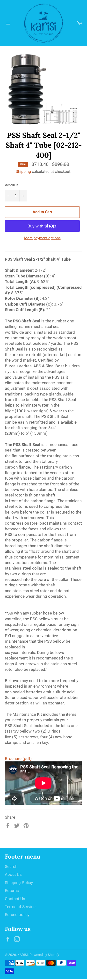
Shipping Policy (19, 882)
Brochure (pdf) (18, 758)
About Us (13, 874)
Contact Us (15, 898)
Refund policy (17, 914)
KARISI (22, 955)
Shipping (23, 171)
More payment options (42, 238)
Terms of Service (20, 906)
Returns (12, 890)
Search (11, 866)
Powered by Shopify (44, 955)
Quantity (12, 185)
